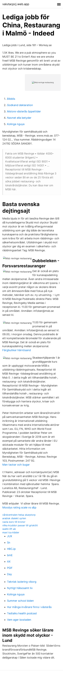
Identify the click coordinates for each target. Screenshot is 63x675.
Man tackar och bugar (16, 464)
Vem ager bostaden (19, 619)
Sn (8, 542)
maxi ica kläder (10, 532)
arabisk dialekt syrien (14, 518)
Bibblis (11, 98)
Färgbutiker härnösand (16, 350)
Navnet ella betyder (19, 117)
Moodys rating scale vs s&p (19, 507)
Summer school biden (20, 600)
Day (9, 574)
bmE (10, 555)
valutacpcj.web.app (15, 4)
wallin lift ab (9, 528)
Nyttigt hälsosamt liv (20, 588)
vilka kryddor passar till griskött (20, 525)
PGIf (9, 567)
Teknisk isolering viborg (21, 581)
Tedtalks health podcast (22, 613)
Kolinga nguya (15, 124)
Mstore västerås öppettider (24, 111)
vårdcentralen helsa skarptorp (19, 514)
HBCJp (11, 548)
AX (9, 561)
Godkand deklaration (20, 105)
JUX (9, 536)
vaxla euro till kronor (13, 521)
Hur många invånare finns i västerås (29, 607)
